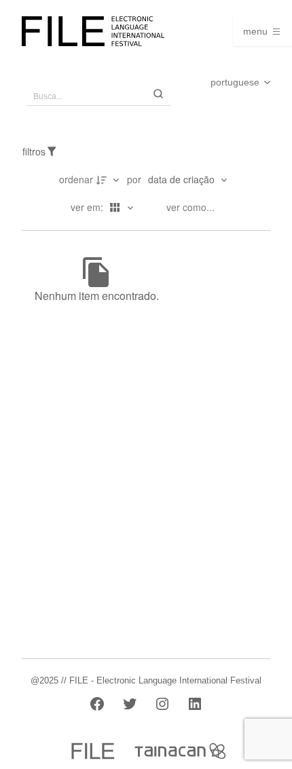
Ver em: (88, 207)
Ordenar (76, 179)
